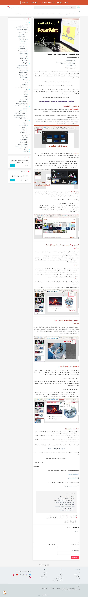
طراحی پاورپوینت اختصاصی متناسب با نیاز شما (49, 2)
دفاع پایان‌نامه (22, 38)
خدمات (73, 14)
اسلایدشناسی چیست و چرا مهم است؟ (67, 496)
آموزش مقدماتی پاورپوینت (54, 516)
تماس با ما (25, 14)
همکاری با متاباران (23, 148)
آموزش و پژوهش (23, 75)
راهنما (30, 14)
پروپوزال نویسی (24, 124)
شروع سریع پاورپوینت (20, 112)
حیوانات (25, 93)
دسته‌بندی (77, 11)
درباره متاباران (24, 136)
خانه (77, 14)
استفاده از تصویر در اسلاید (70, 517)
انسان (25, 91)
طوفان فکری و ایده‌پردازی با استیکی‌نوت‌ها (66, 508)
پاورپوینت (61, 516)
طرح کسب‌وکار (22, 44)
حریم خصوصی (24, 137)
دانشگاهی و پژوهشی (22, 32)
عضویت (12, 180)
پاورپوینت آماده (59, 14)
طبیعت (25, 94)
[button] (9, 7)
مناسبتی (25, 96)
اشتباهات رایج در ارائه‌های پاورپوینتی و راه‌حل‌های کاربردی (64, 498)
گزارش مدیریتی (22, 46)
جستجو (12, 165)
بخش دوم (23, 129)
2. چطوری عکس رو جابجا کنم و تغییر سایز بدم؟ (66, 62)
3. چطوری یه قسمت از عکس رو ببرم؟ (68, 63)
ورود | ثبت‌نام (18, 14)
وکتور (47, 14)
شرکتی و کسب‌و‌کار (23, 39)
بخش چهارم (22, 132)
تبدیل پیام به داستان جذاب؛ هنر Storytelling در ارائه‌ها (64, 502)
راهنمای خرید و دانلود (22, 144)
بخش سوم (23, 130)
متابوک (43, 14)
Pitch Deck (24, 41)
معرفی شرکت (22, 43)
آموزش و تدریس (23, 57)
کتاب (79, 578)
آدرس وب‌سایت (75, 550)
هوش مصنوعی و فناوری (22, 65)
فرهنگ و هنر (24, 79)
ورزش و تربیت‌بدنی (23, 74)
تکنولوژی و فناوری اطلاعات (21, 87)
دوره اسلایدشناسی (23, 125)
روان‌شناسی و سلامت (22, 69)
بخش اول (23, 127)
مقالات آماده (52, 14)
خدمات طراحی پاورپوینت (22, 26)
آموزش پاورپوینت (49, 517)
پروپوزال (45, 574)
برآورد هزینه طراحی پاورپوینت (21, 27)
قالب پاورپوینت (67, 14)
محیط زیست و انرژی (22, 70)
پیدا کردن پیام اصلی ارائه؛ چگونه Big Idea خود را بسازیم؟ (64, 500)
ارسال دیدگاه (75, 557)
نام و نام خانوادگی (75, 544)
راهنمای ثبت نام (23, 141)
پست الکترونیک (52, 544)
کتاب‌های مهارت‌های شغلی (21, 105)
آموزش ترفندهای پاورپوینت (19, 115)
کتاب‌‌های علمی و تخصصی (21, 103)
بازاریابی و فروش (21, 48)
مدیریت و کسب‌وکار (23, 72)
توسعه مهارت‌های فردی (22, 67)
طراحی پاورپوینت (55, 517)
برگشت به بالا (43, 565)
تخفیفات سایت (23, 139)
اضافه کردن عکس (62, 517)
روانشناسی (24, 84)
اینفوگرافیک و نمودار (22, 50)
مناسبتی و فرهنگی (23, 53)
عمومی (25, 82)
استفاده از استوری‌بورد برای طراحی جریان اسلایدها (65, 510)
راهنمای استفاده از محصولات (21, 146)
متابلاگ (34, 14)
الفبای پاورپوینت (21, 110)
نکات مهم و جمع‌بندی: (71, 65)
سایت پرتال (40, 595)
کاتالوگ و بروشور (23, 58)
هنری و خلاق (24, 60)
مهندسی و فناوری (23, 51)
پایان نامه (25, 122)
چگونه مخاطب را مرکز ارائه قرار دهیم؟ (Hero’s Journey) (64, 506)
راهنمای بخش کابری (22, 142)
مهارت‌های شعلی (23, 86)
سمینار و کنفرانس (21, 36)
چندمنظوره (25, 62)
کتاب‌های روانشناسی (22, 101)
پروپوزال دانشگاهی (21, 34)
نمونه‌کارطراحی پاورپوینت (22, 29)
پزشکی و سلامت (23, 55)
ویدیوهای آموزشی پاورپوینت (19, 117)
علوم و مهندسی (23, 77)
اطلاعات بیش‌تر (25, 2)
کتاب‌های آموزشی (23, 99)
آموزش (38, 14)
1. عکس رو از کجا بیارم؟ (71, 60)
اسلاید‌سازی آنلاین (23, 118)
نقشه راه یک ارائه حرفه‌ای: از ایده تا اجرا (67, 504)
